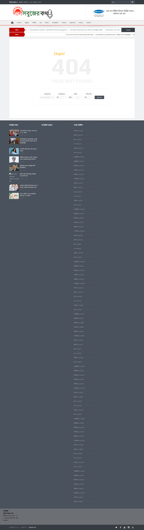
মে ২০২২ (76, 353)
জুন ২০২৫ (76, 192)
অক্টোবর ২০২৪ (77, 227)
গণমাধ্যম (64, 23)
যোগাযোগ (88, 23)
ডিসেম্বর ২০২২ (77, 323)
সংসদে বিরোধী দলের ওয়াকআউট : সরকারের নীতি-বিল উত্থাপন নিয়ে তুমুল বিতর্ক (37, 30)
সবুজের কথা (72, 23)
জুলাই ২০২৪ (76, 240)
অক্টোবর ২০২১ (77, 384)
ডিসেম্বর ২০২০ (77, 427)
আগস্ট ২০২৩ (77, 288)
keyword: (47, 94)
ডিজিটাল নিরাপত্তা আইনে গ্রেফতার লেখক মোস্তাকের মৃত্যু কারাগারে (28, 158)
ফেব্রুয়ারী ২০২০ (77, 471)
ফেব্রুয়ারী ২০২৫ (77, 209)
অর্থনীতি (34, 23)
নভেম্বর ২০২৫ (77, 170)
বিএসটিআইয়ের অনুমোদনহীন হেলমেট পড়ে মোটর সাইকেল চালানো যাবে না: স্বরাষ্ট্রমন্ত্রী (28, 141)
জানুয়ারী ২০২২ (77, 371)
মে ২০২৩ (76, 301)
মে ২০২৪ (76, 248)
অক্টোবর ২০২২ (77, 331)
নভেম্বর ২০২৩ (77, 275)
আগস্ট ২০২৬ (77, 131)
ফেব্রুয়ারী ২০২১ (77, 419)
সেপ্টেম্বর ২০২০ (77, 440)
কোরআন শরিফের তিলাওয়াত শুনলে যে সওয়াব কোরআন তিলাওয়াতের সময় (29, 186)
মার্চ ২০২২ (76, 362)
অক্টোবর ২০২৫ (77, 174)
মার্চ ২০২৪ (76, 257)
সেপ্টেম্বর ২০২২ (77, 336)
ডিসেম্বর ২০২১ (77, 375)
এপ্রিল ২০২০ (77, 462)
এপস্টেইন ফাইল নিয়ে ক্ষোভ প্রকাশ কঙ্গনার (28, 150)
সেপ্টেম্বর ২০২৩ (77, 283)
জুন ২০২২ (76, 349)
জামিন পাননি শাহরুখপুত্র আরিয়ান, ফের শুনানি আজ (28, 175)
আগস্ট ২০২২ (77, 340)
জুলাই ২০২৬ (76, 135)
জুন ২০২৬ (76, 139)
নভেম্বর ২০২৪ (77, 222)
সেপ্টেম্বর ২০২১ (77, 388)
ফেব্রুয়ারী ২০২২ (77, 366)
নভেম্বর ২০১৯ (77, 484)
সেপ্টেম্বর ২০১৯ (77, 493)
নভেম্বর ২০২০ (77, 432)
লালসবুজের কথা (32, 527)
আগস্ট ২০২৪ (77, 235)
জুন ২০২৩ (76, 296)
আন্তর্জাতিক (55, 23)
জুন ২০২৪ (76, 244)
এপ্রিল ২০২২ (77, 357)
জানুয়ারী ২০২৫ (77, 214)
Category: (61, 94)
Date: (76, 94)
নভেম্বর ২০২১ (77, 379)
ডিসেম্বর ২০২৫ (77, 165)
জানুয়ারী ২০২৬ (77, 161)
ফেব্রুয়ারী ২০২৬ (77, 157)
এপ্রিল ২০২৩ (77, 305)
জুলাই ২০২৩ (77, 292)
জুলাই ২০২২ (76, 344)
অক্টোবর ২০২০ (77, 436)
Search (99, 97)
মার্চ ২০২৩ (76, 310)
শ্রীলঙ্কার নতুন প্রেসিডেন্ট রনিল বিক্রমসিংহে (27, 166)
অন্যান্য (81, 23)
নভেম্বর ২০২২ (77, 327)
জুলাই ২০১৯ (76, 501)
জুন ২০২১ (76, 401)
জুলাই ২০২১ (76, 397)
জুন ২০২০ (76, 453)
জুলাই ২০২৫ (77, 187)
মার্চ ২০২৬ (76, 152)
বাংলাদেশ (19, 23)
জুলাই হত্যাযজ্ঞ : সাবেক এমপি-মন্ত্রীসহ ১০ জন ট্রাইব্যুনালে (108, 30)
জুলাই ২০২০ (77, 449)
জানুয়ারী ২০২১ (77, 423)
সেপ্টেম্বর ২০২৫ (77, 179)
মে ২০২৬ (76, 144)
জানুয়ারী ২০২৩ (77, 318)
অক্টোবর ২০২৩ (77, 279)
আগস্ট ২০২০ (77, 445)
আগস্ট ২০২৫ (77, 183)
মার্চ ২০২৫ (76, 205)
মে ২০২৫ (76, 196)
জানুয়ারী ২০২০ (77, 475)
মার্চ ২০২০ (76, 467)
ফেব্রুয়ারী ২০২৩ (77, 314)
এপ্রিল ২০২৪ (77, 253)
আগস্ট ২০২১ (77, 392)
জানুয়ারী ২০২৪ (77, 266)
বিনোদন (47, 23)
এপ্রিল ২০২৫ (77, 200)
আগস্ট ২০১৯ (77, 497)
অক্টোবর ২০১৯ (77, 488)
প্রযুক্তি (27, 23)
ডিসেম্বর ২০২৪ (77, 218)
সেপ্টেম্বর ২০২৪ (77, 231)
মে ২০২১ (76, 406)
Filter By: (89, 94)
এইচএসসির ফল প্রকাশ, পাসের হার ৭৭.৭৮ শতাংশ (28, 132)
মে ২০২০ (76, 458)
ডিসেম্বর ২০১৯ (77, 480)
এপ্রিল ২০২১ (77, 410)
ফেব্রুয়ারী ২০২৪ (77, 261)
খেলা (40, 23)
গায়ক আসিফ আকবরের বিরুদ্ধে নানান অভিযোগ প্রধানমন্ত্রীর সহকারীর (75, 30)
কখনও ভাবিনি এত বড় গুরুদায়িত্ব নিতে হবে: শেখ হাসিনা (28, 195)
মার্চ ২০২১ (76, 414)
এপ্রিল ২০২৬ (77, 148)
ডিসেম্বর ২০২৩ (77, 270)
